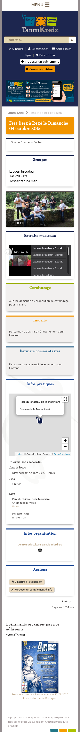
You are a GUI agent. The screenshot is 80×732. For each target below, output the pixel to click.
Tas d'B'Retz (18, 176)
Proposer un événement (30, 721)
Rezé (37, 123)
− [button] (65, 446)
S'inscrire (18, 49)
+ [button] (65, 440)
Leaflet (19, 454)
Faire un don (47, 55)
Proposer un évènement (41, 61)
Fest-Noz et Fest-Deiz (46, 113)
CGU (55, 717)
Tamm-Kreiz (15, 113)
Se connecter (40, 49)
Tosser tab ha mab (23, 181)
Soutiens (47, 717)
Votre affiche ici (15, 634)
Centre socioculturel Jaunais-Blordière (40, 544)
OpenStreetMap (62, 454)
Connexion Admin (42, 69)
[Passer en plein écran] (65, 399)
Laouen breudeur (22, 171)
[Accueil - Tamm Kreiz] (40, 23)
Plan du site (25, 717)
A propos (13, 717)
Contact (37, 717)
